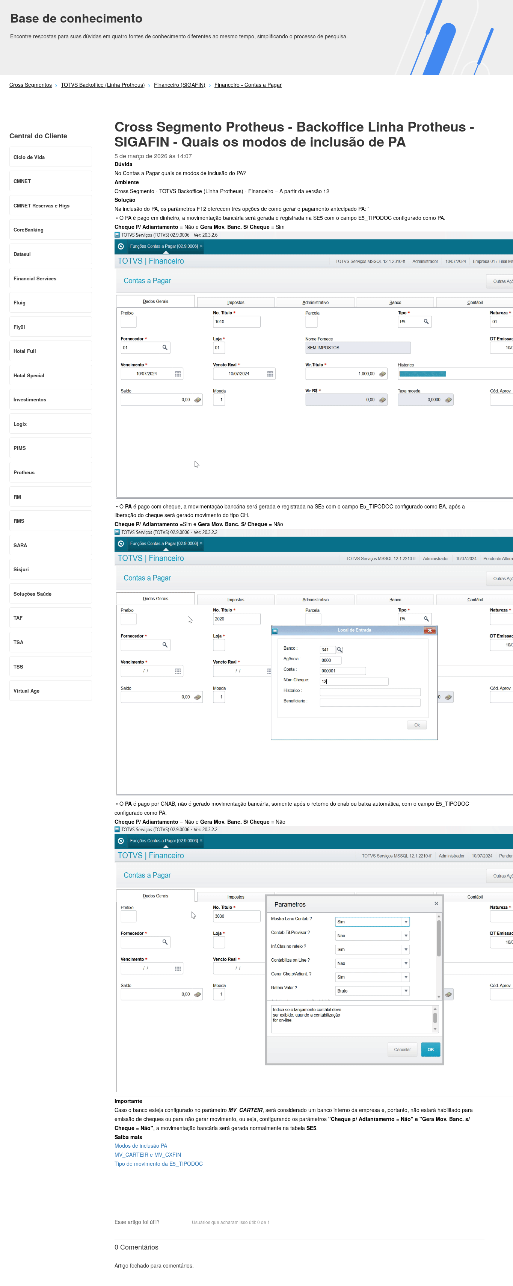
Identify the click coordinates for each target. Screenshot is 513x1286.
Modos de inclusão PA (141, 1145)
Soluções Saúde (32, 593)
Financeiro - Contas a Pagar (248, 84)
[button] (169, 1223)
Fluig (20, 302)
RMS (19, 520)
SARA (20, 545)
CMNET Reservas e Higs (41, 205)
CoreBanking (29, 229)
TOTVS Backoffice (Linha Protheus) (103, 84)
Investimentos (30, 399)
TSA (18, 642)
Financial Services (35, 278)
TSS (18, 666)
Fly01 (20, 326)
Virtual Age (26, 690)
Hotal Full (25, 350)
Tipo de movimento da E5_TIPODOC (159, 1163)
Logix (20, 423)
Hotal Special (29, 375)
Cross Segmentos (30, 84)
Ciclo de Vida (29, 156)
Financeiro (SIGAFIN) (179, 84)
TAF (18, 617)
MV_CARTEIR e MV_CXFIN (148, 1154)
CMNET (22, 181)
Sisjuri (21, 569)
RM (17, 496)
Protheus (24, 472)
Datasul (22, 253)
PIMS (20, 447)
